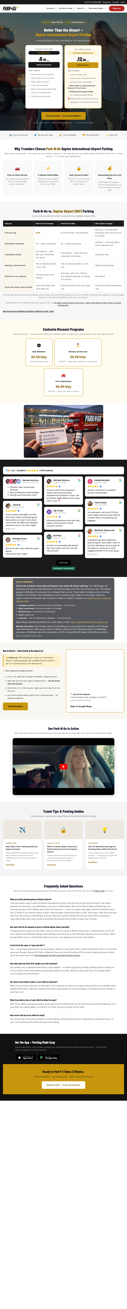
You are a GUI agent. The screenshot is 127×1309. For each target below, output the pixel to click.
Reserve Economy (44, 65)
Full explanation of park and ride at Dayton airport (57, 955)
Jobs (122, 2)
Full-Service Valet (65, 8)
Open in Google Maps (81, 706)
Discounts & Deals (96, 8)
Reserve (117, 8)
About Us (80, 8)
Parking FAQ (99, 891)
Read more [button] (10, 529)
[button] (55, 8)
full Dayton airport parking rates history (69, 303)
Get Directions (15, 706)
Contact (115, 2)
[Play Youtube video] (63, 766)
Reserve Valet (83, 65)
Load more (63, 562)
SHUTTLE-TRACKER (92, 2)
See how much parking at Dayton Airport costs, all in (28, 311)
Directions (107, 2)
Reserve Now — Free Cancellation (63, 116)
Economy (50, 8)
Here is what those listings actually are (89, 622)
